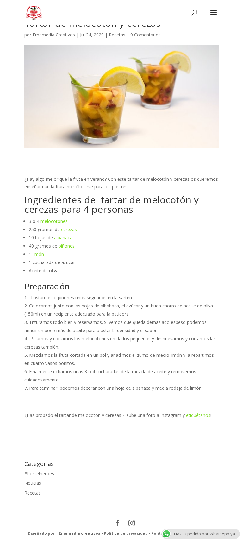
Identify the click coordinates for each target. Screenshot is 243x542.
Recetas (117, 35)
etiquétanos (198, 415)
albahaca (63, 238)
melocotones (54, 221)
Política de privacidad (126, 533)
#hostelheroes (39, 473)
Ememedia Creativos (54, 35)
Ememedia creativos (79, 533)
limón (38, 254)
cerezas (69, 229)
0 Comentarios (145, 35)
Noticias (32, 483)
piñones (67, 246)
